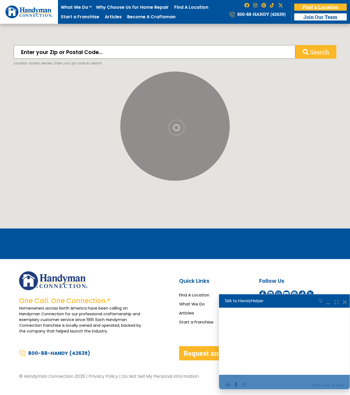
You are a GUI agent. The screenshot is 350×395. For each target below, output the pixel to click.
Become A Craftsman (151, 17)
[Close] (344, 301)
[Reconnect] (320, 301)
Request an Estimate (215, 353)
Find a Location (320, 7)
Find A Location (191, 7)
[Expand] (336, 301)
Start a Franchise (80, 17)
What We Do (76, 7)
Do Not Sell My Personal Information (160, 376)
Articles (113, 17)
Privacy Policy (103, 376)
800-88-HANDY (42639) (261, 14)
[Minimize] (328, 301)
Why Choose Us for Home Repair (132, 7)
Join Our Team (320, 17)
